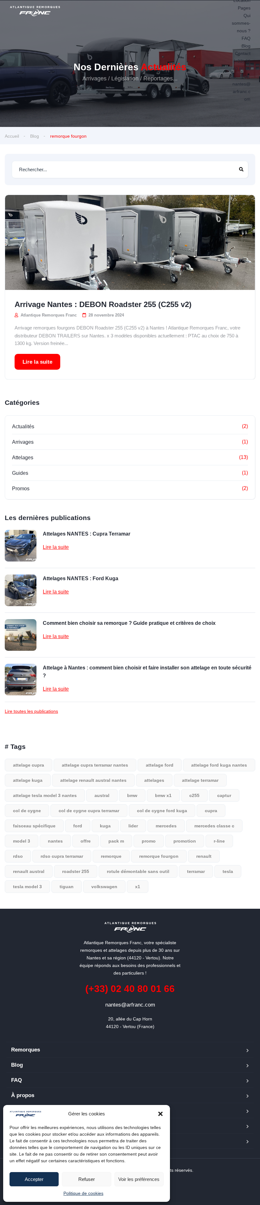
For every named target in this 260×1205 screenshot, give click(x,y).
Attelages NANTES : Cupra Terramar (86, 534)
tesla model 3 (27, 886)
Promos (20, 488)
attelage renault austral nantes (93, 780)
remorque (111, 856)
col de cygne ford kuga (162, 810)
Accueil (12, 136)
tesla (228, 871)
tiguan (67, 886)
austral (101, 795)
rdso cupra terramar (62, 856)
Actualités (23, 426)
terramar (196, 871)
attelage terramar (200, 780)
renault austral (28, 871)
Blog (246, 45)
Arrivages (23, 442)
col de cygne (27, 810)
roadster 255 (75, 871)
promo (149, 841)
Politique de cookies (83, 1193)
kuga (105, 825)
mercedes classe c (214, 825)
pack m (116, 841)
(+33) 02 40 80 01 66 (241, 69)
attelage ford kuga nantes (219, 765)
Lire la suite (37, 362)
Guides (20, 473)
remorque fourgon (159, 856)
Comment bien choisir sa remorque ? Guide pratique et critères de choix (129, 623)
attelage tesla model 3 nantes (45, 795)
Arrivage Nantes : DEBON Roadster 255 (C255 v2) (103, 304)
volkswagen (104, 886)
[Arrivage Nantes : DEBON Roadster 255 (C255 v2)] (130, 242)
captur (224, 795)
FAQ (246, 38)
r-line (219, 841)
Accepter (34, 1179)
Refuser (86, 1179)
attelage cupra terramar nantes (95, 765)
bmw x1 (163, 795)
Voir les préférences (138, 1179)
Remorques (25, 1050)
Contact (242, 53)
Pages (244, 7)
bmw (132, 795)
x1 (137, 886)
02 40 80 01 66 (130, 988)
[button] (160, 1114)
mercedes (166, 825)
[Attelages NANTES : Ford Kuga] (20, 590)
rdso (18, 856)
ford (77, 825)
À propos (22, 1095)
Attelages (22, 457)
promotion (184, 841)
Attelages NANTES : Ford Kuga (80, 578)
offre (86, 841)
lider (133, 825)
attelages (154, 780)
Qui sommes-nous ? (241, 23)
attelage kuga (27, 780)
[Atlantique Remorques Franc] (35, 11)
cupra (211, 810)
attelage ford (159, 765)
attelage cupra (28, 765)
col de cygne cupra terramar (89, 810)
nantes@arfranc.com (241, 91)
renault (203, 856)
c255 (194, 795)
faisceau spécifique (34, 825)
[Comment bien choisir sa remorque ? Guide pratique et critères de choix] (20, 635)
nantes (55, 841)
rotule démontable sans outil (138, 871)
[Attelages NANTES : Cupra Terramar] (20, 546)
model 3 (21, 841)
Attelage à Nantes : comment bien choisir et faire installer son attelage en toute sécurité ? (147, 671)
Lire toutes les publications (31, 711)
